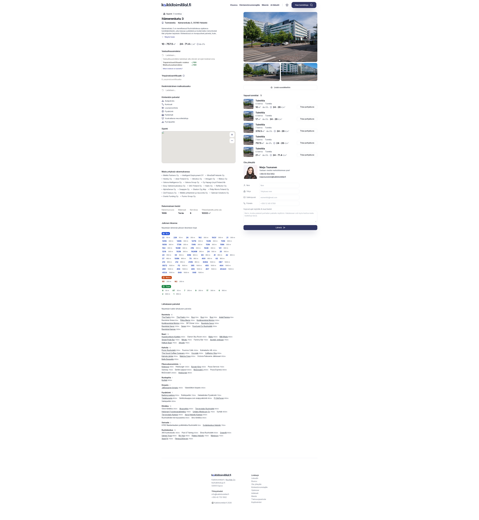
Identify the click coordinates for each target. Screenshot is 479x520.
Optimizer (255, 490)
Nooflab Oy (230, 480)
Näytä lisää (170, 37)
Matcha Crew (185, 356)
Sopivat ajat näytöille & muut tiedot (257, 209)
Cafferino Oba (211, 353)
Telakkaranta (167, 398)
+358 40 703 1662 (219, 497)
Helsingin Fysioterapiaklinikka (174, 412)
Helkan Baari (167, 343)
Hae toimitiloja (301, 5)
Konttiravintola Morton (206, 320)
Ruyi (193, 317)
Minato (184, 340)
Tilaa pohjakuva (307, 107)
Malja (211, 337)
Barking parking (168, 395)
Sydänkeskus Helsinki (212, 425)
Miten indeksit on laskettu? (173, 69)
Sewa (183, 326)
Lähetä (279, 227)
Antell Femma (224, 317)
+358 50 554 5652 (267, 174)
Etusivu (234, 5)
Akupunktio (184, 409)
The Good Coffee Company (173, 353)
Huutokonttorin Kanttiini (171, 337)
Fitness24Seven (181, 439)
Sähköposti (251, 197)
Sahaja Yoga (167, 436)
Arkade (182, 343)
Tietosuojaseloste (258, 499)
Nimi (248, 185)
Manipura (214, 436)
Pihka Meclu (185, 320)
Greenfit (223, 433)
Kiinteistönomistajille (250, 5)
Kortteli (164, 380)
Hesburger (182, 373)
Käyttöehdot (256, 502)
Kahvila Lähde (167, 356)
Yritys (248, 191)
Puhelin (249, 203)
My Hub (182, 436)
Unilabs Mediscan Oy (201, 412)
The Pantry (166, 317)
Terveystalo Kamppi (170, 415)
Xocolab (194, 353)
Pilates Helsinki (198, 436)
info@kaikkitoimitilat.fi (220, 494)
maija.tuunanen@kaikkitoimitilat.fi (272, 177)
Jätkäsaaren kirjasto (170, 388)
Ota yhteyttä (256, 484)
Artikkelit (274, 5)
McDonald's (198, 370)
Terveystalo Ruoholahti (204, 409)
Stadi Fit (165, 439)
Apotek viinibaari (217, 340)
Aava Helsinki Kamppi (193, 415)
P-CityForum (219, 398)
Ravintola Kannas (169, 329)
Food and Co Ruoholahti (202, 326)
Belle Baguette (168, 359)
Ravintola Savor (207, 323)
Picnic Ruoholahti (169, 350)
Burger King (196, 367)
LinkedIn (254, 478)
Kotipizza (165, 367)
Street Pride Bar (168, 340)
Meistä (265, 5)
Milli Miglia (224, 337)
